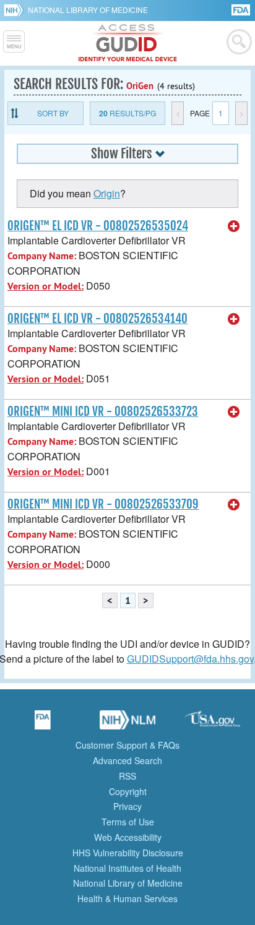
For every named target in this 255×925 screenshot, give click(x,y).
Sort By (53, 113)
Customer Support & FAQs (127, 745)
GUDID (128, 43)
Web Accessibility (128, 837)
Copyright (128, 791)
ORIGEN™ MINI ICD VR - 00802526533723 (102, 411)
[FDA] (241, 9)
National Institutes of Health (127, 868)
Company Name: (41, 255)
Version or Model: (45, 286)
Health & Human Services (127, 898)
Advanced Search (127, 760)
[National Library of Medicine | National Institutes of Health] (127, 724)
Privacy (127, 806)
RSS (127, 776)
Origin (106, 193)
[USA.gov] (212, 724)
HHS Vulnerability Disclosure (127, 852)
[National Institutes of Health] (16, 10)
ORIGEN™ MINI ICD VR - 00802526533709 (103, 504)
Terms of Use (128, 821)
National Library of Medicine (88, 9)
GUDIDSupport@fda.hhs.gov (190, 659)
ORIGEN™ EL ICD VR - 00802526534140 (97, 318)
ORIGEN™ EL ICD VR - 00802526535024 (97, 225)
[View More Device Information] (234, 226)
